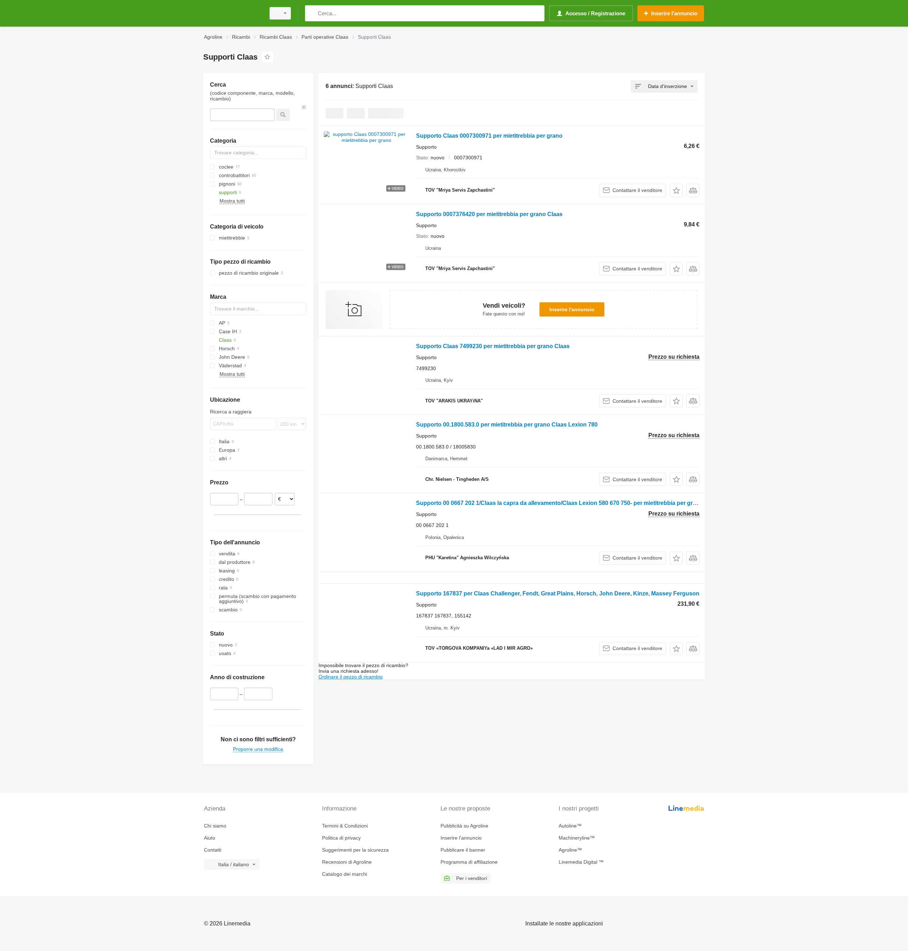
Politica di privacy (341, 838)
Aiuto (209, 838)
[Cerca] (312, 13)
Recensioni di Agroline (347, 862)
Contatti (212, 850)
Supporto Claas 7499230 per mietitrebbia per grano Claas (493, 346)
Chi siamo (215, 826)
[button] (676, 190)
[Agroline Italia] (232, 13)
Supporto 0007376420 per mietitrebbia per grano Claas (489, 214)
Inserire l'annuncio (571, 309)
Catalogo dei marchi (344, 874)
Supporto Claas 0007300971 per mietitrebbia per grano (489, 136)
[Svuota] (303, 107)
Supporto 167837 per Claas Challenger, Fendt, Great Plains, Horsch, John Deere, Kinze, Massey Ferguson (557, 593)
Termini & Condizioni (345, 826)
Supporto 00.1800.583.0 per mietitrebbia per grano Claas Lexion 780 (507, 425)
